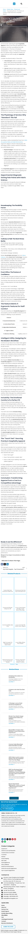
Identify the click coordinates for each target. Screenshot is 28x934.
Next (17, 664)
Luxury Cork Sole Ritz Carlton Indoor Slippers (20, 625)
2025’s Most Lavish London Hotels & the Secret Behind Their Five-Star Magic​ (16, 759)
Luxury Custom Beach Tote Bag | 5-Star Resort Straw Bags (20, 609)
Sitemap (19, 932)
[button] (14, 4)
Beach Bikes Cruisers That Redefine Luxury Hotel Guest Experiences (16, 731)
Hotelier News (10, 9)
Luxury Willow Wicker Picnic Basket (20, 643)
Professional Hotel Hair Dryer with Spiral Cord (20, 591)
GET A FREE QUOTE (7, 809)
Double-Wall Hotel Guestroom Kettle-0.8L (8, 591)
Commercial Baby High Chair (7, 625)
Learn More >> (12, 681)
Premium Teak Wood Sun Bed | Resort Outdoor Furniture (20, 661)
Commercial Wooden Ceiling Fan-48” (7, 608)
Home (4, 9)
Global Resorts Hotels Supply (10, 932)
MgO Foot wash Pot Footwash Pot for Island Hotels (7, 643)
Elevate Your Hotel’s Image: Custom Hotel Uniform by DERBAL (16, 717)
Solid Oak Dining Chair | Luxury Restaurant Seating (8, 661)
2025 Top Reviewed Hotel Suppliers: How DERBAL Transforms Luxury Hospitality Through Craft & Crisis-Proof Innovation (17, 772)
